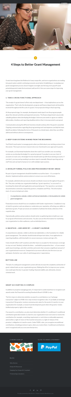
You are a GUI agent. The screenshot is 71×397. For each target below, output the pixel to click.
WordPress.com (49, 393)
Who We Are (13, 363)
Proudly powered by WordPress (26, 393)
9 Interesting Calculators (17, 374)
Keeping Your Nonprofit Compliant (20, 370)
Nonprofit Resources (16, 366)
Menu (65, 3)
